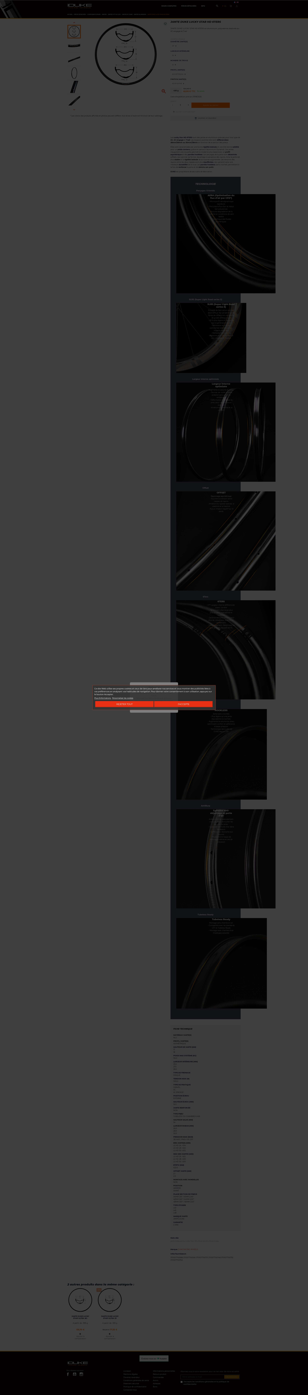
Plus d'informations (102, 698)
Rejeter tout (124, 704)
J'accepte (183, 704)
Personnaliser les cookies (122, 698)
